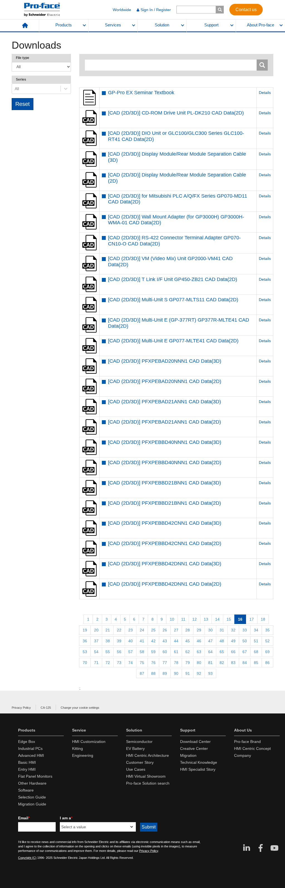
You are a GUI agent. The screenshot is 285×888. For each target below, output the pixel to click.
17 (251, 619)
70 (85, 662)
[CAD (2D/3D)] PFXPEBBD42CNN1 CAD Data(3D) (164, 523)
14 (217, 619)
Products (63, 25)
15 (229, 619)
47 (210, 641)
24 (142, 630)
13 (206, 619)
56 (119, 652)
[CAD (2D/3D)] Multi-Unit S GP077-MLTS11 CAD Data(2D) (173, 299)
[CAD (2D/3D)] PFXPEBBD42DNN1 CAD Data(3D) (164, 563)
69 (267, 652)
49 (233, 641)
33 (244, 630)
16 (240, 619)
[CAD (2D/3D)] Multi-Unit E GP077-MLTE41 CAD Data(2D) (173, 341)
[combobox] (15, 88)
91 (187, 673)
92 (199, 673)
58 (142, 652)
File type (22, 58)
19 (85, 630)
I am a (66, 818)
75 (142, 662)
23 (130, 630)
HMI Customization (88, 741)
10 (172, 619)
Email (24, 818)
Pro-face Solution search (147, 783)
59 (153, 652)
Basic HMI (27, 762)
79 (187, 662)
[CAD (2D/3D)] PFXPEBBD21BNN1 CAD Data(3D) (164, 483)
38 (107, 641)
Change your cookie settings (80, 707)
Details (265, 92)
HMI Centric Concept (252, 748)
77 (165, 662)
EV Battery (135, 748)
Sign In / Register (156, 10)
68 (256, 652)
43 (165, 641)
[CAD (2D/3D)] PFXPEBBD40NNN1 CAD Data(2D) (164, 462)
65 (222, 652)
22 (119, 630)
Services (113, 25)
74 (130, 662)
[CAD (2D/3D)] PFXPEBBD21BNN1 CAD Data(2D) (164, 503)
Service (79, 730)
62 (187, 652)
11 (183, 619)
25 (153, 630)
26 (165, 630)
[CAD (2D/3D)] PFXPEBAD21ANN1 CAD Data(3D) (164, 401)
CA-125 (46, 707)
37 (96, 641)
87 (142, 673)
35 (267, 630)
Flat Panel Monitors (35, 776)
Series (21, 79)
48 (222, 641)
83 (233, 662)
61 (176, 652)
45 (187, 641)
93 (210, 673)
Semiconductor (139, 741)
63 (199, 652)
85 (256, 662)
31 (222, 630)
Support (211, 25)
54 (96, 652)
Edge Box (26, 741)
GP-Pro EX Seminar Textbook (141, 92)
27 (176, 630)
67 (244, 652)
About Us (243, 730)
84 (244, 662)
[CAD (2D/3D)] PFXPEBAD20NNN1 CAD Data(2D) (164, 381)
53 (85, 652)
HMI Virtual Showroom (146, 776)
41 (142, 641)
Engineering (82, 755)
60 (165, 652)
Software (26, 790)
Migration (188, 755)
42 (153, 641)
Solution (162, 25)
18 (263, 619)
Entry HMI (27, 769)
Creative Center (194, 748)
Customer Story (140, 762)
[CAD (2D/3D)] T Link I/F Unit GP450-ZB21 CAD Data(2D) (172, 279)
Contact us (246, 9)
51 (256, 641)
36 (85, 641)
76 (153, 662)
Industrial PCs (30, 748)
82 (222, 662)
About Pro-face (260, 25)
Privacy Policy (21, 707)
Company (242, 755)
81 (210, 662)
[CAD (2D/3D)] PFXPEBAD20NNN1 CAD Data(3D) (164, 361)
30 (210, 630)
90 (176, 673)
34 (256, 630)
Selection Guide (32, 797)
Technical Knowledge (198, 762)
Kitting (77, 748)
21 (107, 630)
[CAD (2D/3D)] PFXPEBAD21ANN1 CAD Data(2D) (164, 422)
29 (199, 630)
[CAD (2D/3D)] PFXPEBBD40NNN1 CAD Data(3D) (164, 442)
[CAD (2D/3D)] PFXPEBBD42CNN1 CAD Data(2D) (164, 543)
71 (96, 662)
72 (107, 662)
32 (233, 630)
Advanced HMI (31, 755)
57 (130, 652)
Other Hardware (32, 783)
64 (210, 652)
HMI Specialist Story (197, 769)
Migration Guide (32, 804)
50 (244, 641)
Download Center (195, 741)
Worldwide (122, 10)
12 (194, 619)
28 (187, 630)
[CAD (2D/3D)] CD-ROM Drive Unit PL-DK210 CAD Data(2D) (176, 113)
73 (119, 662)
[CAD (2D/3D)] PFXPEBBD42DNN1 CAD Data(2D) (164, 584)
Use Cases (135, 769)
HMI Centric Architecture (147, 755)
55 (107, 652)
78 (176, 662)
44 (176, 641)
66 (233, 652)
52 (267, 641)
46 (199, 641)
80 (199, 662)
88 (153, 673)
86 (267, 662)
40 (130, 641)
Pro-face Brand (247, 741)
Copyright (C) (27, 857)
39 (119, 641)
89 (165, 673)
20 (96, 630)
